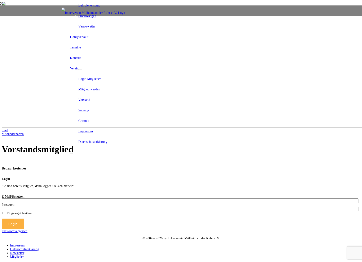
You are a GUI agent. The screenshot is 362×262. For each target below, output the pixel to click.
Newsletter (17, 253)
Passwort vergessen (14, 231)
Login (13, 224)
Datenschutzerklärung (24, 249)
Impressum (17, 245)
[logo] (93, 12)
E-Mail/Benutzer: (13, 196)
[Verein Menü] (80, 69)
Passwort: (8, 204)
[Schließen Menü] (71, 153)
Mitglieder (17, 256)
